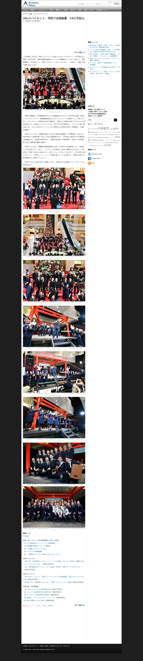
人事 (91, 129)
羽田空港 (44, 605)
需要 (57, 10)
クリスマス (32, 605)
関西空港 (95, 140)
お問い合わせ (66, 646)
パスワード (98, 4)
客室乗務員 (101, 140)
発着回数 (92, 132)
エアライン (43, 10)
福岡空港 (111, 142)
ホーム (25, 10)
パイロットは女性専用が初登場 (38, 595)
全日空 (107, 145)
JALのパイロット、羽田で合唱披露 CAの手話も (54, 18)
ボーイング (100, 142)
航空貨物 (105, 137)
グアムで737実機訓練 (34, 551)
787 (89, 142)
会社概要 (25, 646)
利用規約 (42, 646)
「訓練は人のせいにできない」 (38, 548)
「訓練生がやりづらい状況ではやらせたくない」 (44, 554)
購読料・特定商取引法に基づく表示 (53, 646)
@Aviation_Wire (96, 154)
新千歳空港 (110, 134)
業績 (65, 10)
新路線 (114, 140)
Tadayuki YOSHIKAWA (32, 21)
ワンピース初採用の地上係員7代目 (39, 592)
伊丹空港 (95, 129)
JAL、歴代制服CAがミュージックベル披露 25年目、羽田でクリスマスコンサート (54, 567)
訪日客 (111, 129)
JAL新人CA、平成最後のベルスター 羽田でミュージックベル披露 (48, 582)
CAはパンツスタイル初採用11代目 (39, 589)
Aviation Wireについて (33, 646)
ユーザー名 (81, 4)
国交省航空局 (100, 137)
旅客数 (96, 132)
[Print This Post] (84, 52)
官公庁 (72, 10)
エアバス (93, 137)
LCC (89, 145)
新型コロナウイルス (101, 134)
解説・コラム (89, 10)
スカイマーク (94, 142)
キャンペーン (111, 137)
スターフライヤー (108, 140)
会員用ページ (101, 10)
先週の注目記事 (116, 132)
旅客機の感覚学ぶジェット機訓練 (38, 546)
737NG (118, 140)
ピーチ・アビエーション (105, 132)
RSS (92, 163)
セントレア (91, 134)
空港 (51, 10)
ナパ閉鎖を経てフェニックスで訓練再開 (41, 543)
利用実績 (107, 142)
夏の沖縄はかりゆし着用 (35, 600)
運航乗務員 (50, 605)
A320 (114, 134)
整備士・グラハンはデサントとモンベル (41, 597)
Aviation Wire (95, 158)
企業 (79, 10)
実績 (89, 129)
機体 (32, 10)
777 (91, 140)
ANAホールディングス (97, 145)
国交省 (116, 142)
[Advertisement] (104, 26)
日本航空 (103, 128)
